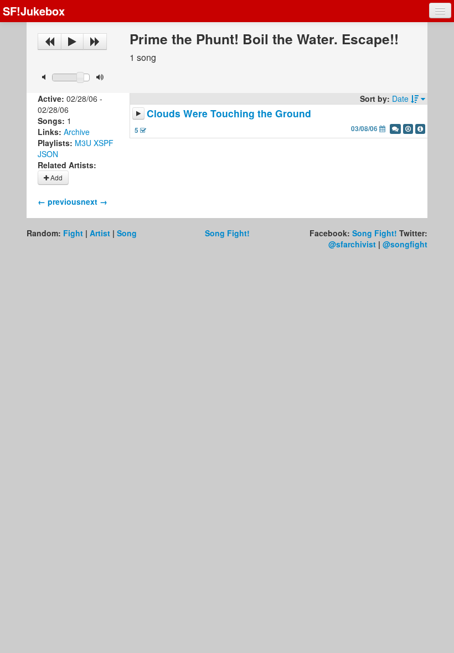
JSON (48, 153)
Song (127, 233)
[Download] (408, 129)
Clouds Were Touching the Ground (229, 113)
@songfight (405, 244)
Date (401, 98)
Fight (73, 233)
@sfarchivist (352, 244)
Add (56, 177)
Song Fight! (227, 233)
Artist (100, 233)
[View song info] (420, 129)
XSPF (104, 142)
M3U (83, 142)
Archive (77, 131)
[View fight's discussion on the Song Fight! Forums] (395, 129)
